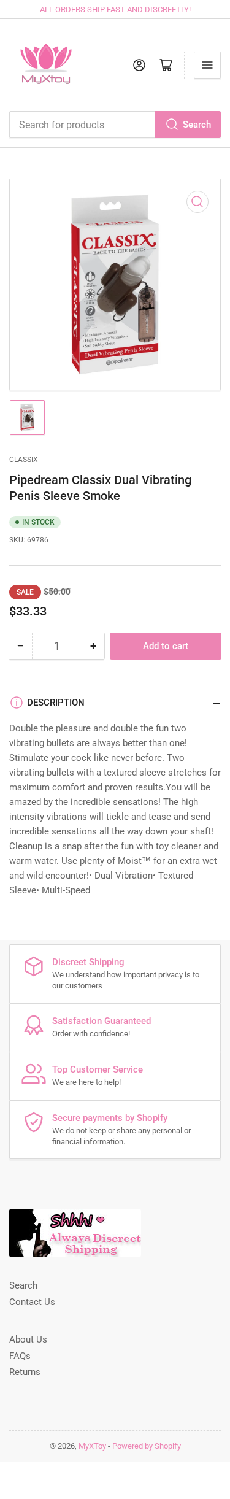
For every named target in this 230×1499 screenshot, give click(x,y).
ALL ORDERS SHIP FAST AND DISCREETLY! (115, 9)
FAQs (20, 1356)
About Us (28, 1339)
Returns (24, 1372)
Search (197, 124)
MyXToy (92, 1446)
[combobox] (115, 124)
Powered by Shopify (146, 1446)
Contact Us (32, 1302)
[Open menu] (207, 65)
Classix (23, 459)
